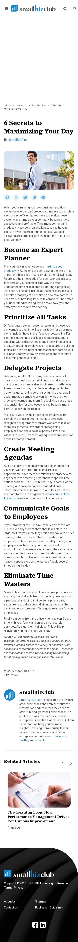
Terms (8, 887)
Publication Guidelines (49, 907)
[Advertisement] (39, 61)
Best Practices (39, 105)
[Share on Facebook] (8, 199)
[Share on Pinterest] (26, 199)
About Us (10, 901)
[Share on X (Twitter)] (17, 199)
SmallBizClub (18, 140)
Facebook (61, 736)
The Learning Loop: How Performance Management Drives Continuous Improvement (38, 817)
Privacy (18, 887)
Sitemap (40, 901)
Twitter (23, 740)
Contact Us (11, 907)
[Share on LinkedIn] (35, 199)
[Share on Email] (44, 199)
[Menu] (6, 8)
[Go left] (62, 763)
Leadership (21, 105)
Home (8, 105)
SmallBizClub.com (30, 699)
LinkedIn (40, 740)
